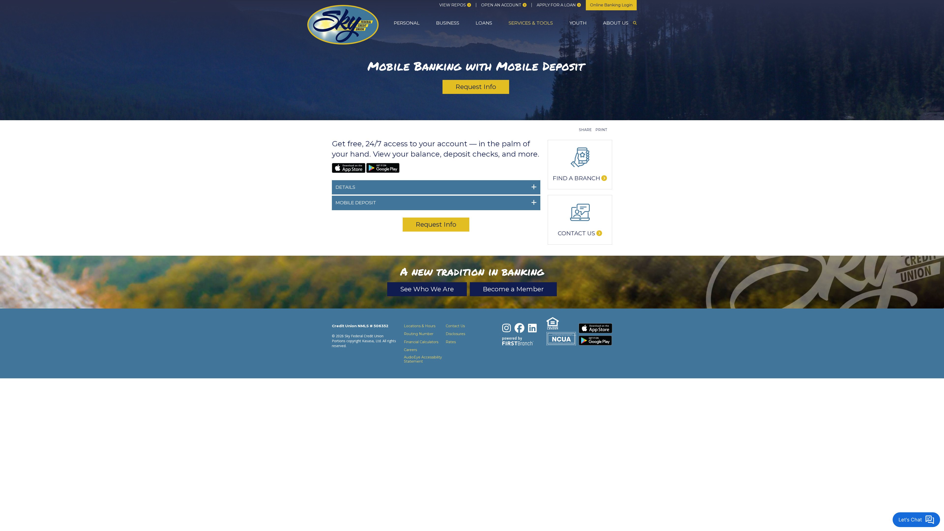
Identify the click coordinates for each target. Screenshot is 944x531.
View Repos (452, 5)
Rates (451, 342)
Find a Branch (576, 178)
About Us (615, 23)
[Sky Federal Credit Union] (343, 24)
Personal (407, 23)
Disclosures (455, 334)
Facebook (519, 328)
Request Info (476, 87)
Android (383, 168)
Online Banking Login (611, 5)
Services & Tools (531, 23)
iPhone (348, 168)
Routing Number (418, 334)
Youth (578, 23)
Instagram (506, 328)
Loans (484, 23)
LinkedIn (532, 328)
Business (447, 23)
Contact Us (576, 233)
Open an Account (501, 5)
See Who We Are (427, 289)
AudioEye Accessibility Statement (423, 359)
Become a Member (513, 289)
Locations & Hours (419, 326)
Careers (410, 350)
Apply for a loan (556, 5)
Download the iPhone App (595, 328)
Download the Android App (595, 340)
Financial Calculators (421, 342)
